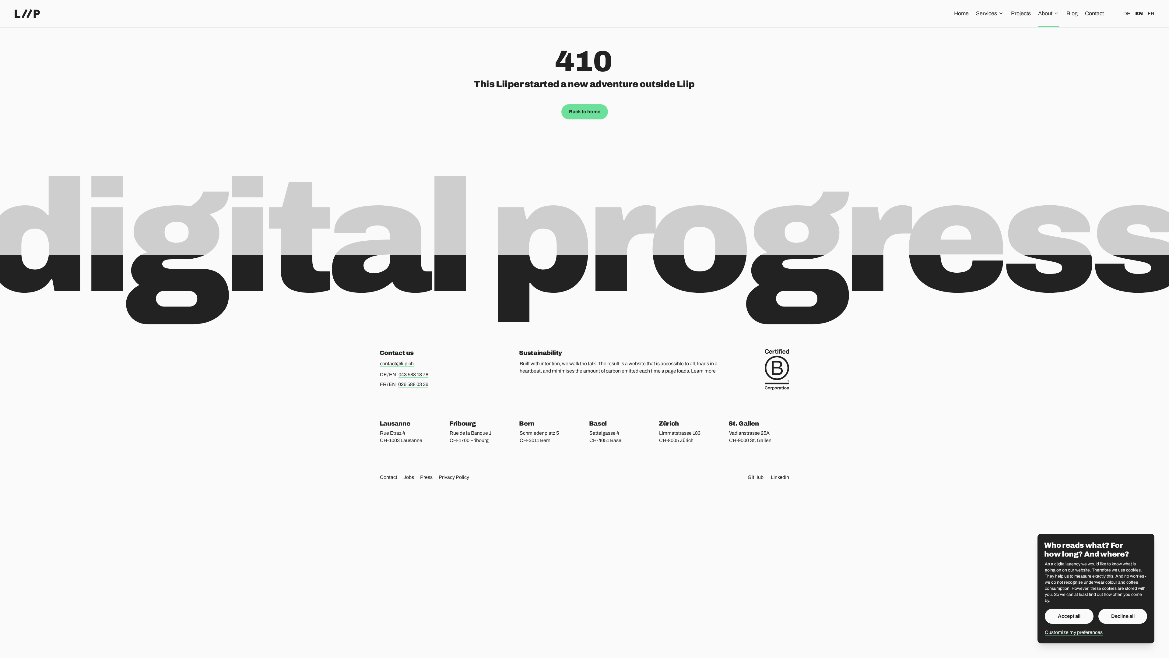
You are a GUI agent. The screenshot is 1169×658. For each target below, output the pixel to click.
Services (986, 13)
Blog (1072, 13)
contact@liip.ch (397, 363)
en (1139, 13)
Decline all (1123, 616)
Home (961, 13)
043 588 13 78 (413, 374)
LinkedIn (780, 477)
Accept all (1069, 616)
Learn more (703, 370)
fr (1151, 13)
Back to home (584, 111)
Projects (1021, 13)
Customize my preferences (1074, 632)
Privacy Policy (454, 477)
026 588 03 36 (413, 384)
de (1126, 13)
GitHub (756, 477)
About (1045, 13)
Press (426, 477)
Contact (1094, 13)
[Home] (27, 13)
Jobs (408, 477)
